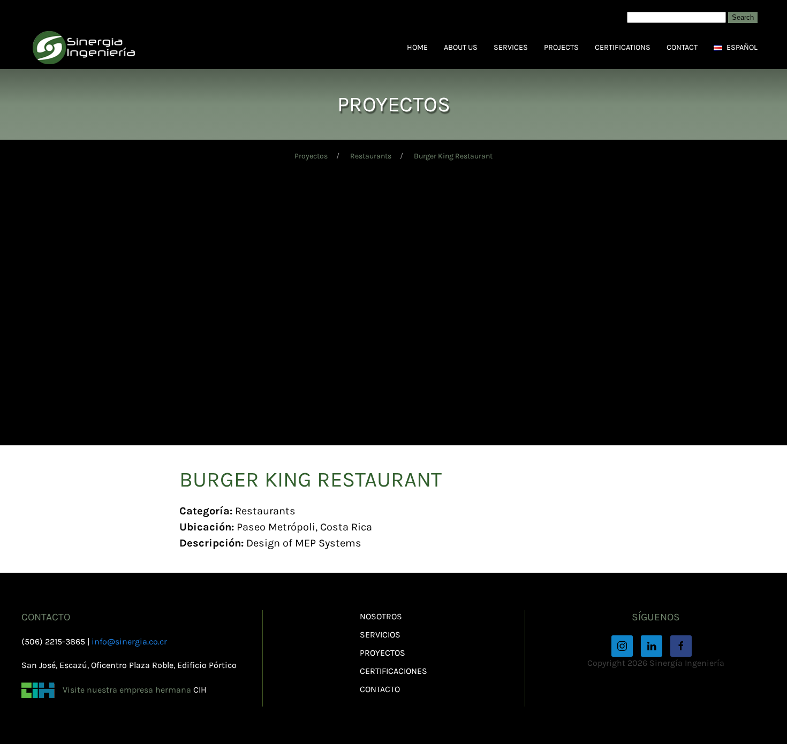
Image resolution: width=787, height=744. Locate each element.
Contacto (380, 689)
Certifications (622, 47)
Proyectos (311, 156)
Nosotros (381, 616)
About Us (461, 47)
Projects (561, 47)
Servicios (380, 634)
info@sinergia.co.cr (129, 641)
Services (511, 47)
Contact (682, 47)
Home (417, 47)
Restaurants (370, 156)
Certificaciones (393, 671)
